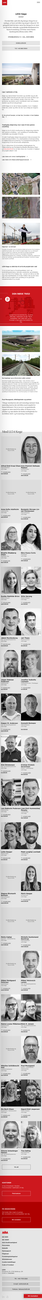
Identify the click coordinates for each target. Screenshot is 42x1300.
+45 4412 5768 (6, 858)
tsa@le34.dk (24, 1158)
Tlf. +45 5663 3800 (21, 48)
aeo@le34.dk (4, 473)
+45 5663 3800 (6, 472)
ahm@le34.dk (24, 475)
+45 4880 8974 (6, 1158)
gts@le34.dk (24, 604)
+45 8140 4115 (6, 1115)
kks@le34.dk (24, 774)
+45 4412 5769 (26, 899)
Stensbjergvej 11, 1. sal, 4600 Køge (21, 37)
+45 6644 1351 (6, 560)
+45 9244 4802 (27, 772)
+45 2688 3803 (6, 814)
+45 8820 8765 (26, 1156)
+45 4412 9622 (6, 1030)
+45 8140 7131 (26, 1030)
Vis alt (16, 1167)
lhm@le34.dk (24, 817)
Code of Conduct (8, 1265)
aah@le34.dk (4, 517)
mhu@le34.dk (24, 901)
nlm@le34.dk (4, 1031)
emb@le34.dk (4, 604)
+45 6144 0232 (26, 988)
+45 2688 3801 (26, 1073)
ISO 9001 (5, 1237)
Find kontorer (16, 1193)
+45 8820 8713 (26, 602)
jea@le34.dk (4, 689)
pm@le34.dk (24, 1074)
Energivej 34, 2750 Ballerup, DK (12, 1271)
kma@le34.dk (4, 730)
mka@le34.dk (4, 944)
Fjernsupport (6, 1251)
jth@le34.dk (24, 645)
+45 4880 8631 (26, 858)
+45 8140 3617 (6, 687)
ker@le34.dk (24, 729)
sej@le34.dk (24, 1116)
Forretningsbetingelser (10, 1256)
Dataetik (5, 1248)
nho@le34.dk (4, 1075)
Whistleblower (7, 1259)
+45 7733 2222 (6, 644)
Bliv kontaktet (16, 1219)
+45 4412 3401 (26, 473)
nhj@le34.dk (24, 1031)
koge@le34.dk (21, 43)
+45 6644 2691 (26, 1115)
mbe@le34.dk (4, 903)
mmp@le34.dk (5, 989)
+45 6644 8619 (6, 515)
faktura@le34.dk (21, 1289)
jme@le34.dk (4, 645)
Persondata (6, 1245)
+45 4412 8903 (26, 687)
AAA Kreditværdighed (9, 1242)
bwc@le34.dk (24, 518)
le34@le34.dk (21, 1284)
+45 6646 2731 (6, 988)
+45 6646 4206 (7, 943)
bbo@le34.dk (8, 149)
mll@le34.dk (24, 859)
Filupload (5, 1253)
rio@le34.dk (4, 1116)
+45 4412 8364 (6, 602)
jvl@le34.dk (24, 689)
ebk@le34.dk (24, 560)
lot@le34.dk (4, 859)
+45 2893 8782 (6, 729)
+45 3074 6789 (6, 771)
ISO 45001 (5, 1240)
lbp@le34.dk (4, 816)
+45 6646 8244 (27, 559)
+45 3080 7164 (26, 644)
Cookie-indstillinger (8, 1262)
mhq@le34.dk (24, 946)
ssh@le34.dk (4, 1160)
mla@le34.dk (24, 989)
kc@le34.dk (4, 772)
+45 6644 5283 (26, 816)
